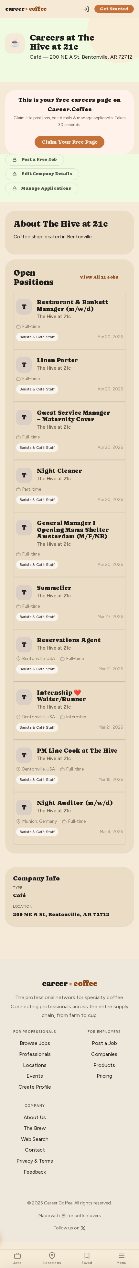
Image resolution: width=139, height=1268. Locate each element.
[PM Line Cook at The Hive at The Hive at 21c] (69, 766)
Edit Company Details (46, 173)
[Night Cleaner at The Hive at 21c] (69, 486)
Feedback (35, 1172)
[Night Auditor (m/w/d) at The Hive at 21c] (69, 818)
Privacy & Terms (34, 1161)
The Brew (35, 1128)
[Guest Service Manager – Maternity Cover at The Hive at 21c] (69, 431)
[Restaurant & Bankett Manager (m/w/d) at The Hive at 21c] (69, 320)
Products (104, 1065)
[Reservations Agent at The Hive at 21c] (69, 655)
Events (35, 1076)
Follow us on (67, 1228)
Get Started (114, 8)
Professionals (35, 1054)
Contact (35, 1150)
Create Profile (34, 1087)
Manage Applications (46, 188)
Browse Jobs (35, 1043)
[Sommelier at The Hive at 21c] (69, 603)
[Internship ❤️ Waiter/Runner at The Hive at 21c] (69, 710)
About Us (35, 1117)
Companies (104, 1054)
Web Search (34, 1139)
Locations (35, 1065)
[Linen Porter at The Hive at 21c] (69, 375)
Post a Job (104, 1043)
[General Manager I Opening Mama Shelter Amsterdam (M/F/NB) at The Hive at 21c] (69, 544)
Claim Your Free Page (70, 142)
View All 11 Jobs (99, 277)
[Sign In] (86, 9)
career (26, 9)
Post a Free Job (39, 159)
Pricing (104, 1076)
